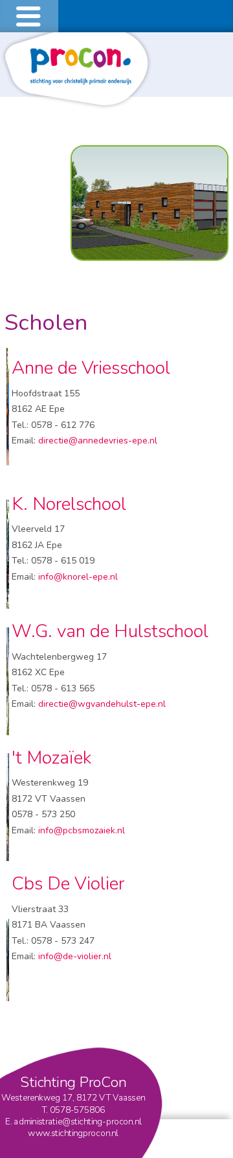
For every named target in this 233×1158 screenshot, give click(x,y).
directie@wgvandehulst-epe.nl (102, 704)
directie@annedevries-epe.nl (97, 440)
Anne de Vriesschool (93, 368)
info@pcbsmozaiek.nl (81, 830)
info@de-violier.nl (74, 956)
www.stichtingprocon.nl (73, 1133)
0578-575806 (77, 1109)
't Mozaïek (51, 758)
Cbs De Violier (68, 883)
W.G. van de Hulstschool (110, 631)
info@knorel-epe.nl (78, 577)
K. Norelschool (69, 504)
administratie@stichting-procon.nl (78, 1121)
